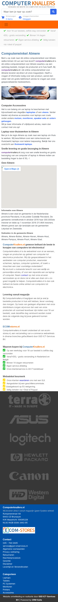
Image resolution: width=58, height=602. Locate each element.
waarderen (24, 380)
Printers (6, 589)
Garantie (7, 561)
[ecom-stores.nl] (19, 530)
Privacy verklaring (11, 552)
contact (24, 275)
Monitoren (7, 586)
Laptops (6, 577)
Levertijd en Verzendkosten (15, 567)
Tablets (6, 580)
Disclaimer (7, 564)
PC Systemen (9, 583)
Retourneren (8, 555)
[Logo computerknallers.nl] (29, 4)
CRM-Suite (37, 600)
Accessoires (8, 592)
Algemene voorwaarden (14, 549)
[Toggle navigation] (6, 24)
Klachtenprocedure (11, 558)
